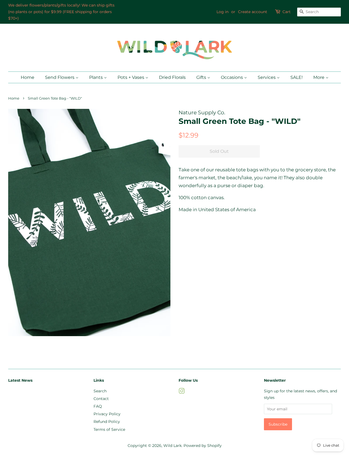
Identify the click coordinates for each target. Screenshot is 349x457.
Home (27, 77)
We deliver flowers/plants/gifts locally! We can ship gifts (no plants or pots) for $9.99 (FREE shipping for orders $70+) (61, 12)
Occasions (232, 77)
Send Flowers (60, 77)
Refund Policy (107, 421)
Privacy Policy (107, 413)
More (319, 77)
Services (267, 77)
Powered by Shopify (202, 445)
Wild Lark (172, 445)
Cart (286, 11)
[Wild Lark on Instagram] (182, 392)
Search (100, 391)
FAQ (98, 406)
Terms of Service (109, 429)
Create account (252, 11)
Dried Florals (172, 77)
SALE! (296, 77)
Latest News (20, 380)
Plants (96, 77)
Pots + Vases (131, 77)
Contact (101, 398)
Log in (222, 11)
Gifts (201, 77)
